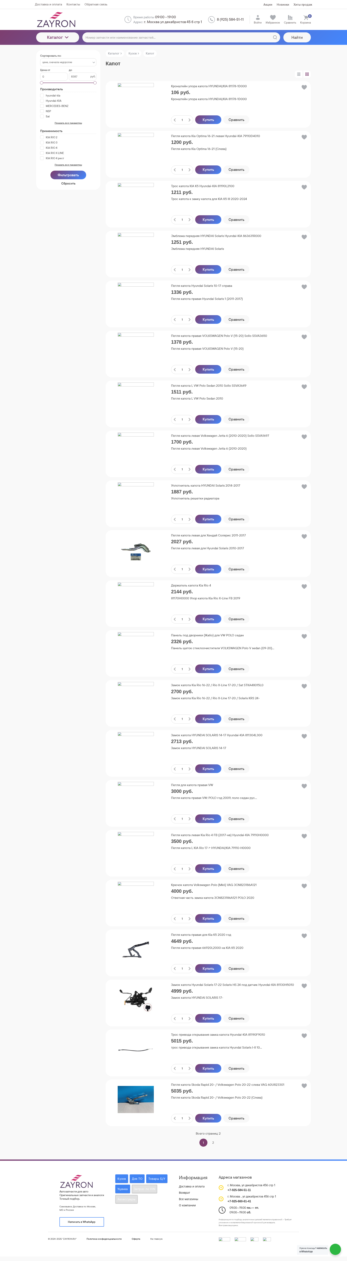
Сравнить (236, 119)
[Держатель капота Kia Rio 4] (136, 600)
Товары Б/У (156, 1179)
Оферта (136, 1238)
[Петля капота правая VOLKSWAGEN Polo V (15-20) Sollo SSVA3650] (136, 351)
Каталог (55, 37)
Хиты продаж (303, 4)
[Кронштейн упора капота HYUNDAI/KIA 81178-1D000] (136, 101)
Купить (208, 119)
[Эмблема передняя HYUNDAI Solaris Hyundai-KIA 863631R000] (136, 251)
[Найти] (275, 37)
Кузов (121, 1179)
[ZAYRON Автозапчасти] (69, 19)
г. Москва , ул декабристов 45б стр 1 (252, 1196)
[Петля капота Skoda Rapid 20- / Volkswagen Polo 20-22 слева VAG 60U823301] (136, 1100)
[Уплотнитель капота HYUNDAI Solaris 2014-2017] (136, 500)
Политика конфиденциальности (104, 1238)
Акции (267, 4)
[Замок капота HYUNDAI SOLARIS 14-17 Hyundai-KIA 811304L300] (136, 750)
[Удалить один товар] (174, 120)
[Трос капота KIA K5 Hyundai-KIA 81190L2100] (136, 201)
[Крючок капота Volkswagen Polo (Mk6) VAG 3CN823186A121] (136, 900)
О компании (187, 1205)
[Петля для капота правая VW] (136, 800)
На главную (156, 1238)
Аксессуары (126, 1199)
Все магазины (188, 1199)
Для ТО (137, 1179)
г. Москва (234, 1185)
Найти (297, 37)
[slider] (136, 122)
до (70, 70)
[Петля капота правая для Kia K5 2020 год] (136, 950)
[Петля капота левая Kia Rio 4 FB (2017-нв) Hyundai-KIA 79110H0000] (136, 850)
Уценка (122, 1189)
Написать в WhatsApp (81, 1222)
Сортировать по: (50, 55)
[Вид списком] (299, 74)
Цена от (45, 70)
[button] (304, 88)
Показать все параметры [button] (68, 123)
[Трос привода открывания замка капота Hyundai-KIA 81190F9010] (136, 1049)
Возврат (184, 1192)
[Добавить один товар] (189, 120)
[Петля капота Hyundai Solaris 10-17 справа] (136, 301)
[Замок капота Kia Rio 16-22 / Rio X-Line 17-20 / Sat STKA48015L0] (136, 700)
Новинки (283, 4)
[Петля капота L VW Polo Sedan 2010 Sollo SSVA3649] (136, 400)
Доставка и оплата (192, 1186)
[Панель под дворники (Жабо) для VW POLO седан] (136, 650)
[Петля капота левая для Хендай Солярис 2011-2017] (136, 550)
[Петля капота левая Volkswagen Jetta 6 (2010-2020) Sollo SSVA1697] (136, 451)
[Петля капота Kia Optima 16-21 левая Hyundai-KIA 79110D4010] (136, 151)
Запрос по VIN (144, 1189)
